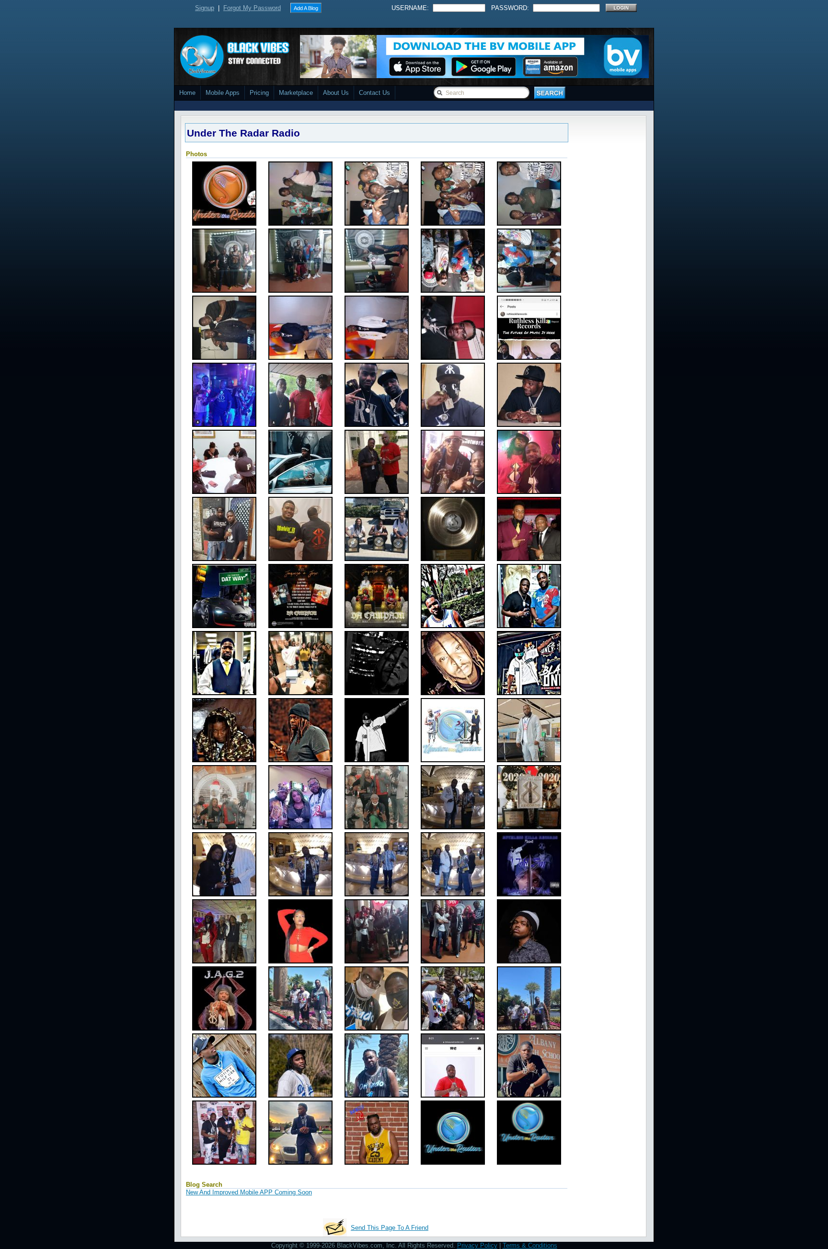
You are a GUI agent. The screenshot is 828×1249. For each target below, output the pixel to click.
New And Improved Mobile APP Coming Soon (249, 1192)
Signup (204, 7)
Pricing (259, 92)
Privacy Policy (477, 1245)
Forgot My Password (252, 7)
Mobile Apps (223, 92)
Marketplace (296, 92)
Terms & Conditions (530, 1245)
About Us (336, 92)
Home (187, 92)
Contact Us (374, 92)
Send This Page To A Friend (389, 1227)
